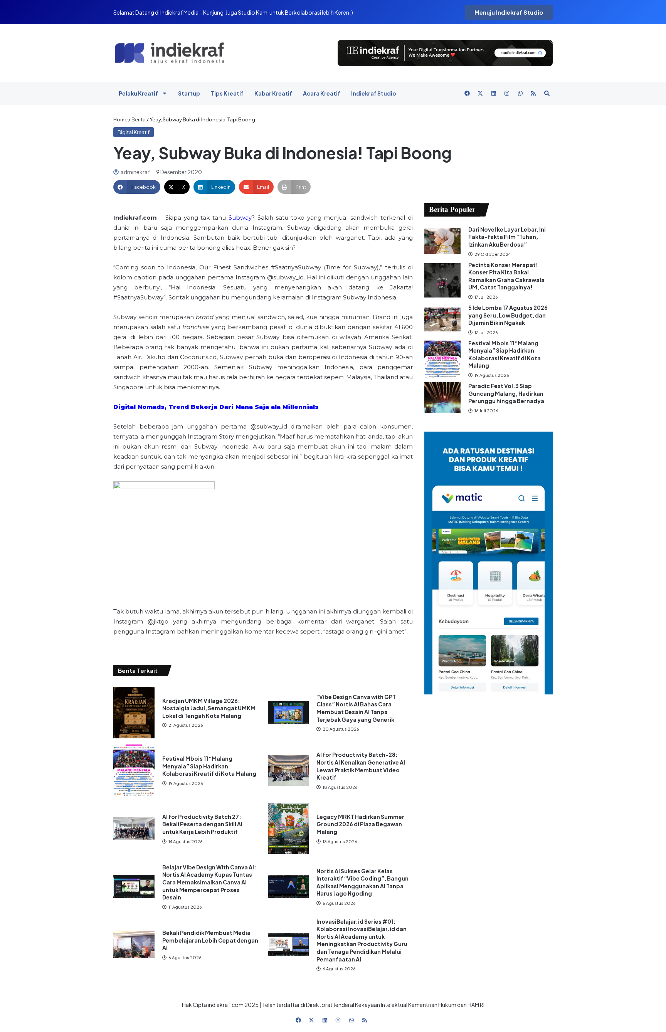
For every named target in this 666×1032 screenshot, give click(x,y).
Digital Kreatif (134, 132)
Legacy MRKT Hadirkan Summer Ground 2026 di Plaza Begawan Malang (360, 824)
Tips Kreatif (227, 93)
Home (120, 119)
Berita (138, 119)
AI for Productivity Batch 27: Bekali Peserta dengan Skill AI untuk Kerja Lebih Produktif (202, 824)
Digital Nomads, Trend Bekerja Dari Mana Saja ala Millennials (216, 406)
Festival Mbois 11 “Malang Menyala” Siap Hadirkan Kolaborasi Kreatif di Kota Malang (209, 766)
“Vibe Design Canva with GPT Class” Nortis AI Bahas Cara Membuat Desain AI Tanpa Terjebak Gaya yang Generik (356, 708)
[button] (136, 187)
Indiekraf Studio (373, 93)
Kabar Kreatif (273, 93)
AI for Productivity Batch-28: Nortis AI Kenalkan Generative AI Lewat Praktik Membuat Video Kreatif (360, 766)
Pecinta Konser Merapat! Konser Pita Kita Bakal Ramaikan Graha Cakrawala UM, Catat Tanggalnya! (506, 276)
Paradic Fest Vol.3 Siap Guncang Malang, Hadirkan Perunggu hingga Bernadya (506, 393)
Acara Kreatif (321, 93)
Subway (240, 217)
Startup (189, 93)
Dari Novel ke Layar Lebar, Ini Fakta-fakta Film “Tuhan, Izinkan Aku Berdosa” (507, 237)
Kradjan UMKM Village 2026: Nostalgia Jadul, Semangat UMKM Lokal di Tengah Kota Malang (209, 708)
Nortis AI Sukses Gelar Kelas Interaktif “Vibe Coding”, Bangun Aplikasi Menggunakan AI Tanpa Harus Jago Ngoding (362, 882)
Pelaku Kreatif (138, 93)
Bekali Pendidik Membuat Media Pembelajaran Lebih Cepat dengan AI (210, 940)
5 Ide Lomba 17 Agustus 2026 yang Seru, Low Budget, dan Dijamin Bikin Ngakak (508, 315)
